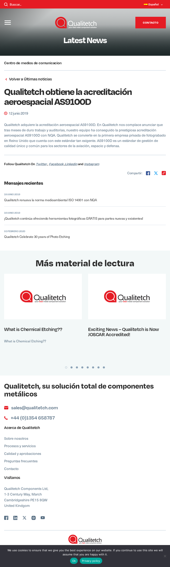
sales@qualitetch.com (34, 407)
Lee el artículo (40, 296)
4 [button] (82, 367)
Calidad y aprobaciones (22, 453)
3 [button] (77, 367)
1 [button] (66, 367)
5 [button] (88, 367)
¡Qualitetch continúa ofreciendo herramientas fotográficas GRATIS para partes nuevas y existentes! (73, 218)
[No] (165, 556)
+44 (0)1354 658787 (33, 417)
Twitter (41, 164)
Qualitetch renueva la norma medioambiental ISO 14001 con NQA (50, 200)
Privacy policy (91, 560)
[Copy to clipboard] (164, 173)
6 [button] (93, 367)
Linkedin (71, 164)
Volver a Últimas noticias (30, 79)
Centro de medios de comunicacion (33, 63)
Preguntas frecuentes (21, 460)
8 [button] (104, 367)
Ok (74, 560)
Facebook (56, 164)
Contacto (150, 22)
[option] (43, 317)
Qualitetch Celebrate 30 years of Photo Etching (37, 236)
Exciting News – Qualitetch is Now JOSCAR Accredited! (123, 331)
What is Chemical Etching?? (33, 329)
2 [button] (71, 367)
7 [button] (98, 367)
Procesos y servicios (20, 445)
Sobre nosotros (16, 438)
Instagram (91, 164)
